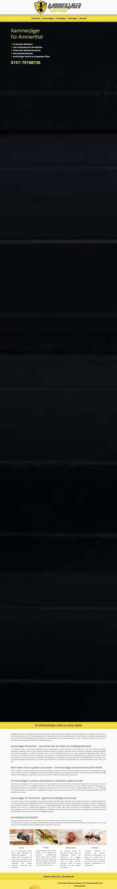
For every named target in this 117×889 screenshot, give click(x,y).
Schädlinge (60, 18)
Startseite (36, 18)
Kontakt (83, 18)
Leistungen (72, 18)
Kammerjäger (48, 18)
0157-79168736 (25, 62)
